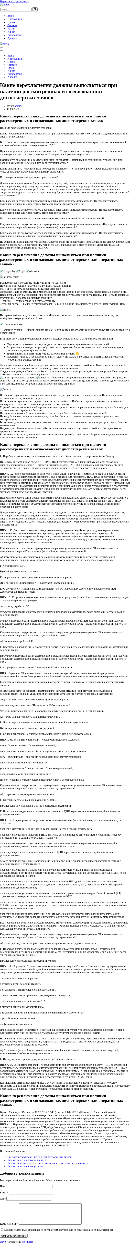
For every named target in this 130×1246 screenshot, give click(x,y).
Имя (3, 1186)
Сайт (3, 1198)
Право (11, 22)
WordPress (27, 1241)
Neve (3, 1241)
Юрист (11, 31)
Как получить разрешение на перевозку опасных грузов (39, 1157)
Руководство (14, 35)
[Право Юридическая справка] (4, 4)
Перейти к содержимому (14, 1)
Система (12, 25)
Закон (10, 15)
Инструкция (14, 19)
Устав (10, 28)
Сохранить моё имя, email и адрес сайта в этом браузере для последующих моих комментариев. (59, 1229)
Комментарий (9, 1223)
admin (18, 105)
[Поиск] (35, 9)
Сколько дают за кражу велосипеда (27, 1160)
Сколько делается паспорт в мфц (25, 1166)
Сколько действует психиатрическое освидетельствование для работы (47, 1163)
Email (4, 1192)
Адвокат (12, 38)
